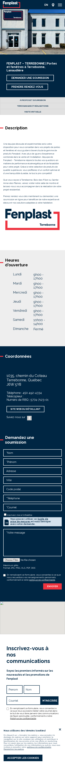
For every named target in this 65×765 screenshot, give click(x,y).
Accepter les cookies (23, 757)
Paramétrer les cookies (14, 749)
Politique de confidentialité (23, 718)
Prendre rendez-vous (27, 86)
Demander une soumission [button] (30, 77)
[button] (60, 5)
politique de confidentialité (39, 747)
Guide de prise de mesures (29, 520)
